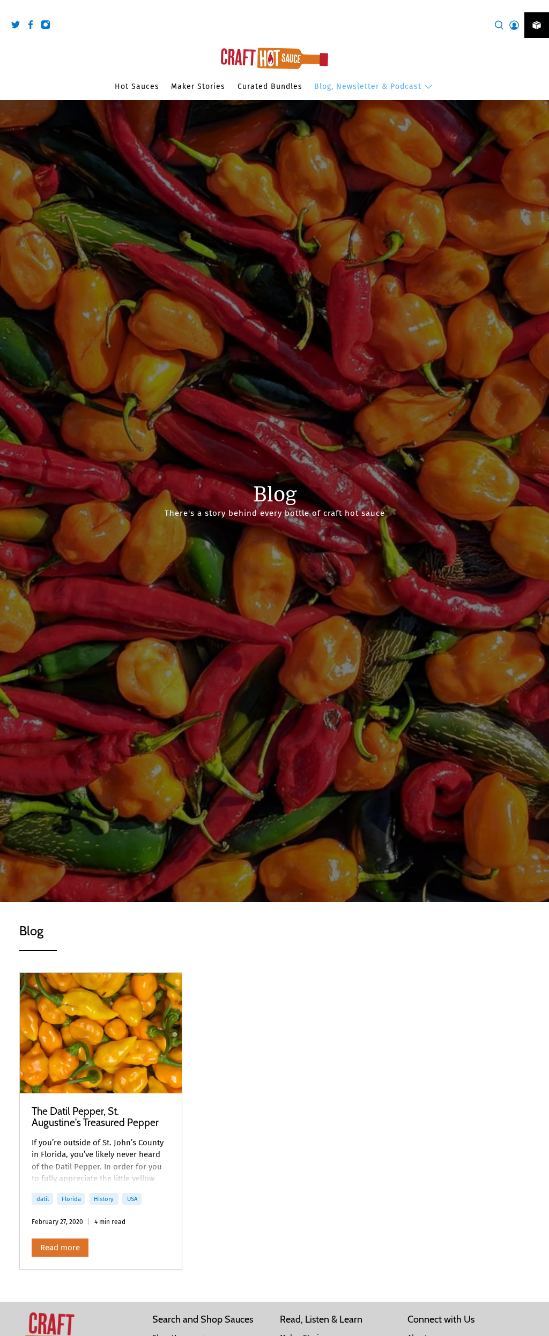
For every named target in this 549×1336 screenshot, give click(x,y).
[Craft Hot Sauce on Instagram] (48, 26)
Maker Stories (198, 86)
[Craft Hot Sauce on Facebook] (33, 26)
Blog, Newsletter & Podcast (367, 86)
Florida (71, 1199)
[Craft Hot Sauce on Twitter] (18, 26)
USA (132, 1199)
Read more (60, 1247)
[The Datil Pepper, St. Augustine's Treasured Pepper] (101, 1033)
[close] (538, 6)
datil (42, 1199)
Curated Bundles (270, 86)
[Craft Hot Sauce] (274, 58)
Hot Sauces (137, 86)
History (104, 1199)
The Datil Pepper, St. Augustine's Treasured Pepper (95, 1117)
